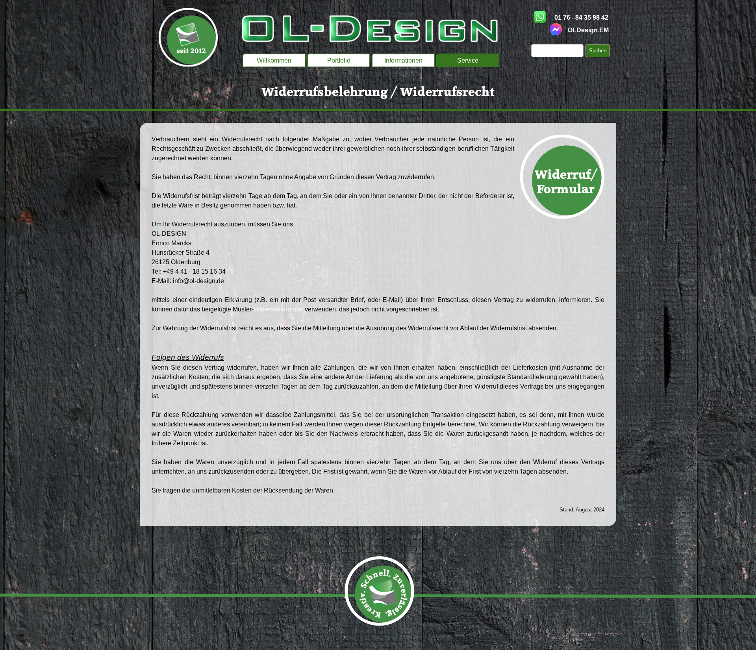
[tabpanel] (378, 93)
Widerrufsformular (278, 309)
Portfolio (338, 60)
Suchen (597, 51)
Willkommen (274, 60)
